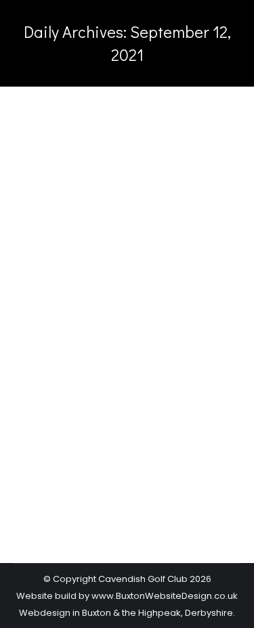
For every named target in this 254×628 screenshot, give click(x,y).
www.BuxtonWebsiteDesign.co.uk (164, 595)
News (42, 373)
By (94, 373)
